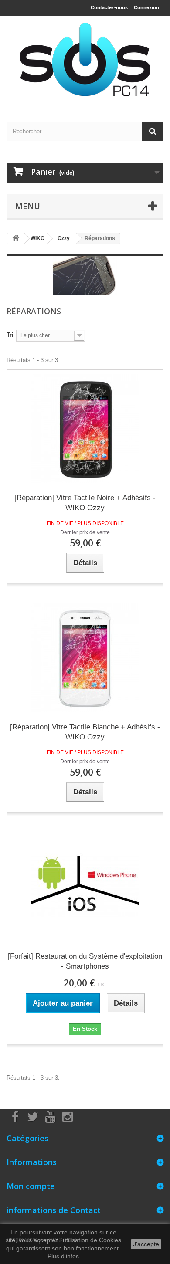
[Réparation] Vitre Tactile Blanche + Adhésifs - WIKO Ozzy (85, 732)
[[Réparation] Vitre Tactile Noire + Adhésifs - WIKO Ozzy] (85, 428)
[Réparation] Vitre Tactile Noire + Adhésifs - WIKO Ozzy (85, 503)
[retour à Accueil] (15, 238)
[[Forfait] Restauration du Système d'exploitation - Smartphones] (85, 886)
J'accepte (146, 1243)
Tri (10, 335)
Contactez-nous (109, 7)
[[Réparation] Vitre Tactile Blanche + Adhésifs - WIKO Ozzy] (85, 657)
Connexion (146, 7)
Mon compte (31, 1186)
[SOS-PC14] (85, 61)
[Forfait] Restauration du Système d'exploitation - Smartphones (85, 961)
